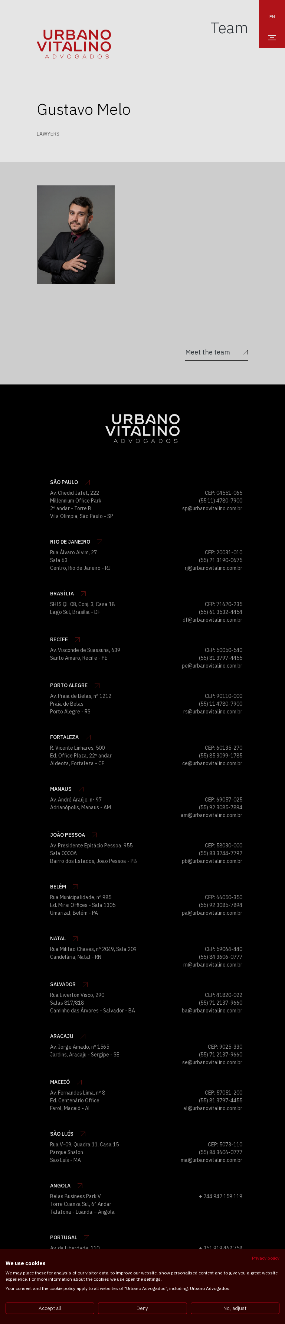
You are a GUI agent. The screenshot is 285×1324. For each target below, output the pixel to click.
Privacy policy (265, 1258)
